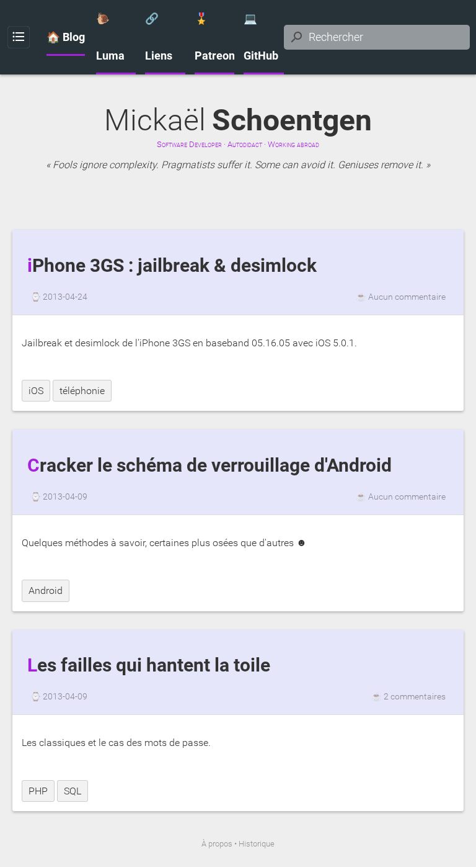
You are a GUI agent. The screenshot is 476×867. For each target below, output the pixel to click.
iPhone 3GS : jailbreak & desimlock (172, 265)
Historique (257, 843)
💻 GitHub (261, 37)
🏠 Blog (65, 37)
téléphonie (82, 391)
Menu (19, 37)
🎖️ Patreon (215, 37)
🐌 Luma (110, 37)
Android (46, 590)
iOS (36, 391)
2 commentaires (415, 696)
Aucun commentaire (407, 297)
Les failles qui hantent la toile (148, 665)
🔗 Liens (158, 37)
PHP (38, 791)
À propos (216, 843)
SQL (72, 791)
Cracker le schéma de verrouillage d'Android (209, 465)
